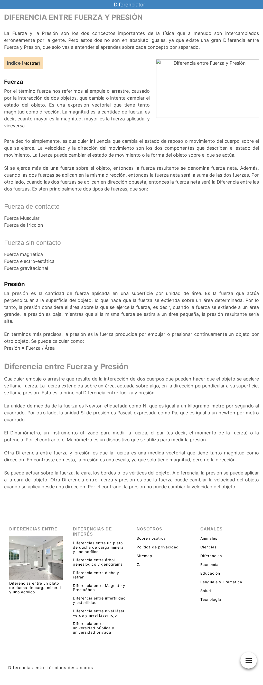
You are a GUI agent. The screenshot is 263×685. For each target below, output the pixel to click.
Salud (205, 590)
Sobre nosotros (151, 538)
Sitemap (144, 556)
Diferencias (211, 556)
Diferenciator (129, 4)
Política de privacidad (158, 547)
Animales (208, 538)
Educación (210, 573)
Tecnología (210, 599)
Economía (209, 564)
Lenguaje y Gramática (221, 582)
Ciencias (208, 547)
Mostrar (31, 63)
